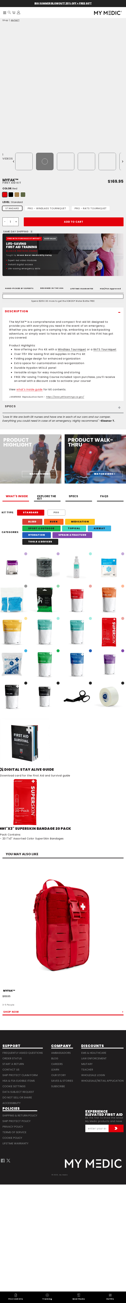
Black (11, 194)
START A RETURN (13, 1064)
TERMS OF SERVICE (14, 1132)
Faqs (104, 496)
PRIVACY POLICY (12, 1127)
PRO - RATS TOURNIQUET (91, 208)
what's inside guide (29, 389)
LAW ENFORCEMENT (94, 1058)
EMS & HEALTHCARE (93, 1053)
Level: (12, 202)
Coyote (17, 194)
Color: (9, 188)
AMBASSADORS (61, 1053)
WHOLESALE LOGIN (93, 1075)
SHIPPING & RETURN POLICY (19, 1115)
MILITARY (87, 1064)
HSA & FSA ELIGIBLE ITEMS (18, 1081)
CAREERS (57, 1064)
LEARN (55, 1069)
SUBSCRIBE (58, 1086)
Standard (12, 208)
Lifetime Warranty (15, 1143)
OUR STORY (58, 1075)
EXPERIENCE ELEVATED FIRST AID (104, 1113)
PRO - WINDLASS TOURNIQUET (47, 208)
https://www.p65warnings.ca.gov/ (65, 396)
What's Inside (17, 496)
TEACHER (87, 1069)
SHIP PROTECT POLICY (16, 1121)
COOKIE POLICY (12, 1138)
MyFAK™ (15, 20)
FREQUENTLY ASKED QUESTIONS (22, 1053)
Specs (73, 496)
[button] (9, 12)
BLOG (54, 1058)
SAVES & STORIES (62, 1081)
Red (4, 194)
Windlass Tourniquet (72, 349)
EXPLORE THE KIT (46, 498)
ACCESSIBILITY (11, 1103)
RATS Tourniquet (104, 349)
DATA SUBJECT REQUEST (18, 1092)
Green (23, 194)
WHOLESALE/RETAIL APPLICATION (102, 1081)
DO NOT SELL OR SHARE (17, 1097)
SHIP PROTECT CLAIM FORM (20, 1075)
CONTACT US (10, 1069)
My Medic (63, 1175)
